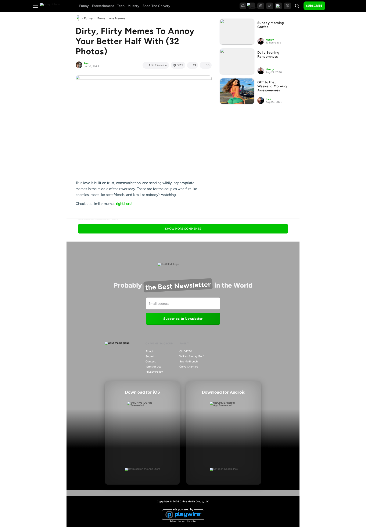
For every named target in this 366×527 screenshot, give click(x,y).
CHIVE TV (185, 351)
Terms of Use (153, 366)
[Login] (332, 6)
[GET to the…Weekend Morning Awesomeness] (237, 91)
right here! (124, 203)
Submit (150, 356)
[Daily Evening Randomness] (237, 61)
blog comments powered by (98, 219)
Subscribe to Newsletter (182, 319)
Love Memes (116, 18)
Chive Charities (188, 366)
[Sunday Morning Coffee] (237, 32)
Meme (101, 18)
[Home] (78, 18)
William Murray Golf (191, 356)
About (149, 351)
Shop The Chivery (156, 6)
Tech (121, 6)
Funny (84, 6)
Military (133, 6)
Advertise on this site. (183, 521)
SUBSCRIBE (314, 5)
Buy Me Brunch (188, 361)
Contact (151, 361)
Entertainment (103, 6)
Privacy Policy (154, 371)
